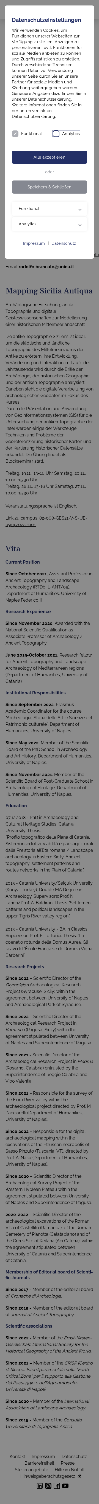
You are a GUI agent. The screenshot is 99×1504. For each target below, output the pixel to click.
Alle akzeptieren (49, 157)
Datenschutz (63, 268)
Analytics (71, 133)
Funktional (31, 133)
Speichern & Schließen (50, 187)
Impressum (34, 268)
